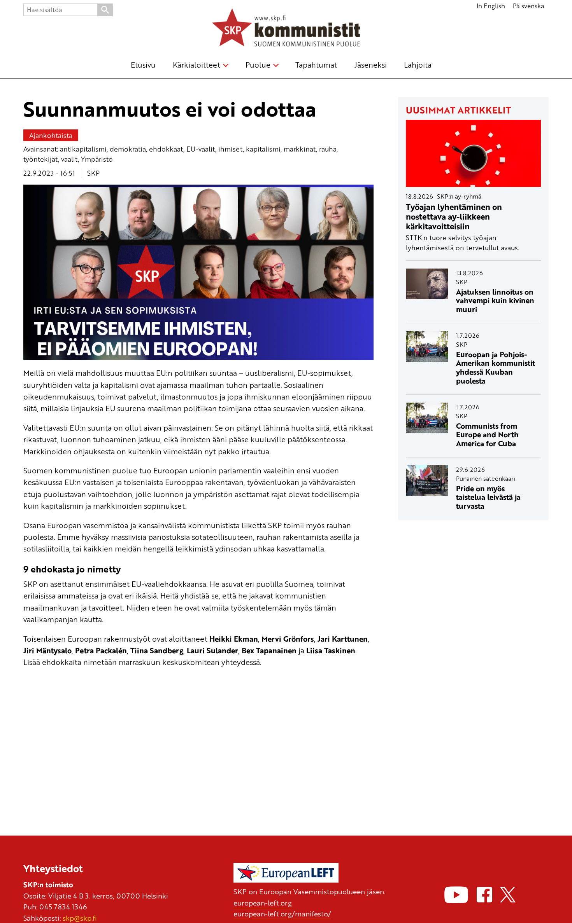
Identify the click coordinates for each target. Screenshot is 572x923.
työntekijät (40, 159)
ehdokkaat (166, 149)
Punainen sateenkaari (485, 478)
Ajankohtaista (50, 135)
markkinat (300, 149)
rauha (328, 149)
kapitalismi (263, 149)
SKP (93, 173)
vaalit (69, 159)
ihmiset (230, 149)
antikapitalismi (83, 149)
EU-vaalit (200, 149)
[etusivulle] (286, 29)
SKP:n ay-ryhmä (459, 196)
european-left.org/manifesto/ (282, 913)
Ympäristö (97, 159)
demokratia (128, 149)
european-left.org (262, 902)
